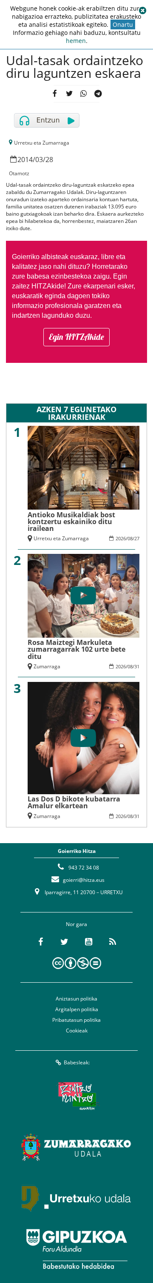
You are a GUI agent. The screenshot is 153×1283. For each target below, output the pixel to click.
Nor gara (76, 924)
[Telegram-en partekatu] (98, 94)
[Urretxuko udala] (76, 1198)
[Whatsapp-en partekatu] (83, 94)
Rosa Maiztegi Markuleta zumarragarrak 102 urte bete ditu (76, 649)
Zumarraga (47, 666)
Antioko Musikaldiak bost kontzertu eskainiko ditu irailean (71, 521)
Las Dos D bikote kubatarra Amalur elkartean (74, 802)
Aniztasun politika (76, 998)
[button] (142, 10)
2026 (121, 538)
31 (136, 666)
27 (136, 538)
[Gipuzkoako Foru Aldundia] (76, 1249)
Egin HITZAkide (76, 336)
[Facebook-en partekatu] (55, 94)
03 (39, 159)
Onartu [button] (123, 24)
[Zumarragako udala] (76, 1147)
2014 (25, 159)
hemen (76, 41)
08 (130, 538)
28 (49, 159)
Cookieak (77, 1030)
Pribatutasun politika (76, 1020)
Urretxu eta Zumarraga (41, 142)
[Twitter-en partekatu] (69, 94)
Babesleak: (77, 1062)
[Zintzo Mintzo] (76, 1096)
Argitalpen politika (76, 1009)
